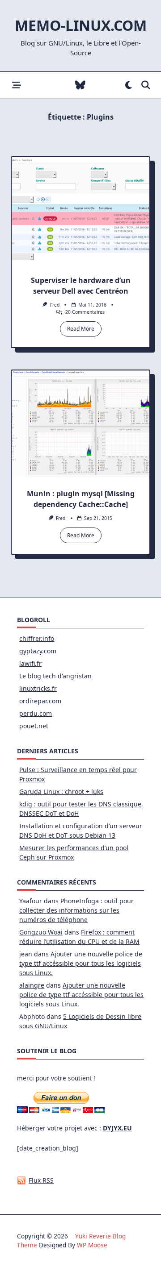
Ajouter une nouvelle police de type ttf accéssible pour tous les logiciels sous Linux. (80, 963)
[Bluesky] (80, 85)
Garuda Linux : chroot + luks (61, 791)
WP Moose (92, 1245)
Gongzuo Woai (41, 932)
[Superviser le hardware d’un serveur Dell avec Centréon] (80, 210)
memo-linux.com (81, 25)
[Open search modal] (145, 85)
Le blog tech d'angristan (55, 676)
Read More (80, 328)
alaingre (31, 985)
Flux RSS (41, 1180)
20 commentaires (85, 312)
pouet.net (33, 726)
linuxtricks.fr (38, 688)
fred (54, 305)
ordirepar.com (40, 701)
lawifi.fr (30, 663)
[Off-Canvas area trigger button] (16, 85)
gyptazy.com (37, 651)
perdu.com (35, 713)
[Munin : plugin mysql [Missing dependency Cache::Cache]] (80, 424)
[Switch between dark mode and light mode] (128, 85)
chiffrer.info (36, 638)
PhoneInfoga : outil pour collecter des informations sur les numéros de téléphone (76, 910)
